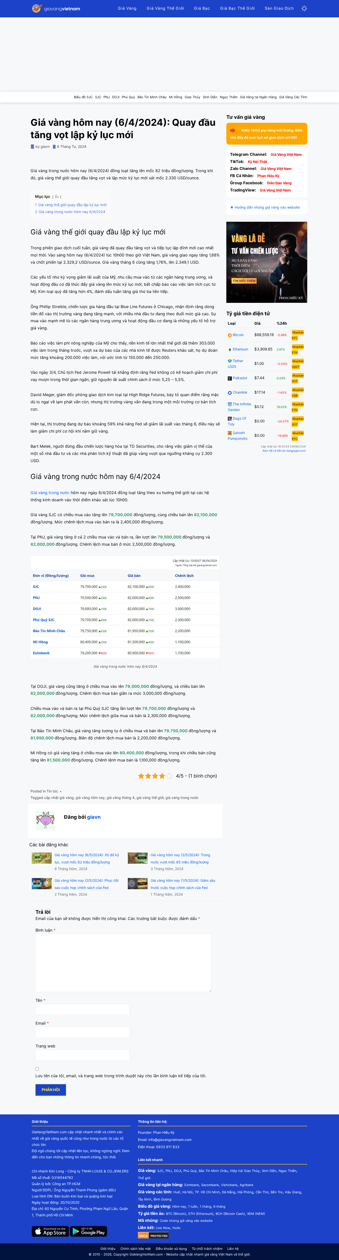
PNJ (169, 1171)
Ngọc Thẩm (287, 1171)
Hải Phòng (245, 1192)
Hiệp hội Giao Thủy (245, 1171)
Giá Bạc (202, 8)
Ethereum (240, 349)
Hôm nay (179, 1206)
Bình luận (45, 930)
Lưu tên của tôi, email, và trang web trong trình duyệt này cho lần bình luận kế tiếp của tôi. (120, 1075)
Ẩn (57, 197)
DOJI (177, 1171)
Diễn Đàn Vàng (279, 183)
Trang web (45, 1045)
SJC (160, 1171)
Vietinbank (229, 1185)
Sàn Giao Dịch (279, 8)
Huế (176, 1192)
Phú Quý (190, 1171)
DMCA (143, 1235)
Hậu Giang (293, 1192)
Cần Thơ (262, 1192)
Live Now (163, 1228)
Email (42, 1023)
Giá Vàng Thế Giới (165, 8)
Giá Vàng (127, 8)
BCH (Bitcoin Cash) (230, 1214)
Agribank (246, 1185)
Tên (40, 1000)
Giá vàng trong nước (50, 492)
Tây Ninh (144, 1199)
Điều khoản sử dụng (171, 1249)
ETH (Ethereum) (200, 1214)
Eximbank (191, 1185)
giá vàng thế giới (150, 797)
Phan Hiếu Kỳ (268, 176)
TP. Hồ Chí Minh (207, 1192)
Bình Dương (162, 1199)
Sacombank (210, 1185)
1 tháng (205, 1206)
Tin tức (52, 791)
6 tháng (219, 1206)
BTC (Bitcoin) (176, 1214)
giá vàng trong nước (182, 797)
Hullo (176, 1228)
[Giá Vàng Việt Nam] (56, 8)
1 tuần (193, 1206)
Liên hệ (233, 1249)
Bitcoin (238, 335)
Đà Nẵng (228, 1192)
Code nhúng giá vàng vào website (186, 1221)
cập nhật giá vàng (59, 797)
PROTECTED (159, 1235)
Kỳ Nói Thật (257, 161)
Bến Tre (277, 1192)
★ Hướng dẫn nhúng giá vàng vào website (265, 207)
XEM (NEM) (256, 1214)
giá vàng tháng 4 (121, 797)
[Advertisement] (169, 54)
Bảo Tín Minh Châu (213, 1171)
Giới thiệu (108, 1249)
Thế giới (144, 1178)
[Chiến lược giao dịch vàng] (266, 262)
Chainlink (239, 392)
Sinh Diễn (269, 1171)
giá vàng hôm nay (90, 797)
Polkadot (239, 378)
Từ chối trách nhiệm (207, 1249)
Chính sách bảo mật (135, 1249)
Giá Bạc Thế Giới (237, 8)
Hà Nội (187, 1192)
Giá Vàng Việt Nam (286, 154)
